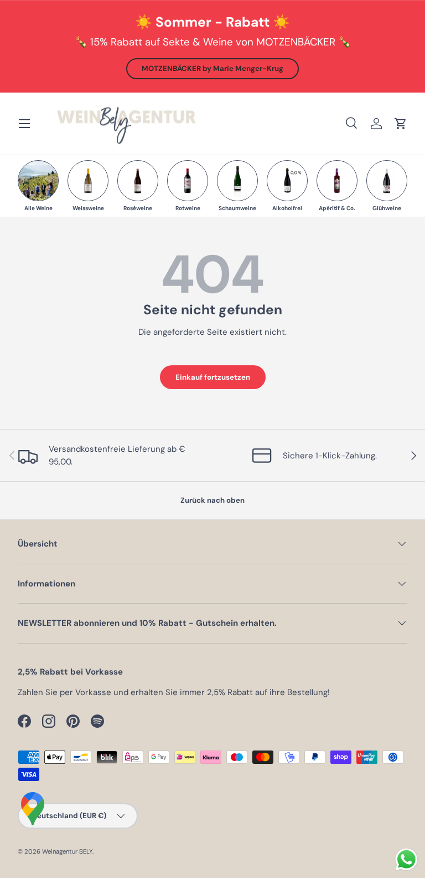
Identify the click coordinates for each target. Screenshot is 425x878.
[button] (400, 123)
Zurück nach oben (212, 500)
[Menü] (24, 123)
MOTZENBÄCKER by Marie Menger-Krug (212, 68)
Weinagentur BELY (67, 851)
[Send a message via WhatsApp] (406, 859)
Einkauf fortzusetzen (212, 377)
